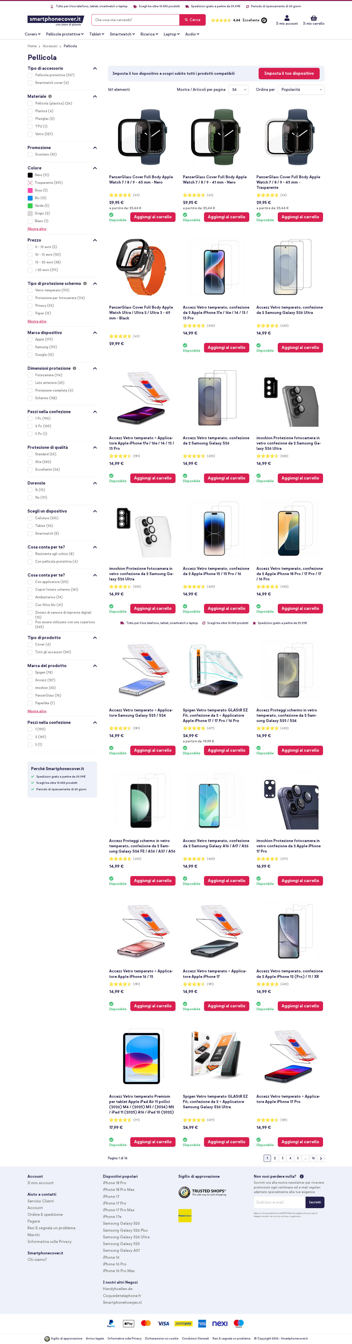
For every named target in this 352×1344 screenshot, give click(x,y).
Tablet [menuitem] (95, 34)
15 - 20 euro (44, 262)
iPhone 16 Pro (114, 1264)
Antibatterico (45, 597)
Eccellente (44, 469)
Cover (40, 644)
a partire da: (125, 208)
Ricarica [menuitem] (148, 34)
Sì (37, 490)
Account (35, 1208)
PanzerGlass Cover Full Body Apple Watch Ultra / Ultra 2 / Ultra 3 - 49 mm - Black (141, 312)
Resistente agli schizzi (52, 554)
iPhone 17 (111, 1196)
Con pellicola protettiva (54, 562)
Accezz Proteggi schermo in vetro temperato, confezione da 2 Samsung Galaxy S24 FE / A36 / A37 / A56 (142, 846)
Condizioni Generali (195, 1338)
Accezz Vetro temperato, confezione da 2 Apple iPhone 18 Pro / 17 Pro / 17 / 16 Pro (289, 574)
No (37, 498)
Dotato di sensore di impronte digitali (63, 613)
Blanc (39, 221)
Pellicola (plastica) (50, 103)
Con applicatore (48, 582)
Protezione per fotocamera (56, 298)
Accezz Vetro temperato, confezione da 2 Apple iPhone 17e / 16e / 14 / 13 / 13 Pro (216, 312)
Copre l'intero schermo (53, 590)
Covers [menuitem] (31, 34)
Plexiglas (42, 119)
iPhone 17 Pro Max (119, 1210)
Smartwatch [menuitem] (120, 34)
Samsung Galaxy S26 (121, 1223)
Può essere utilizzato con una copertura (65, 622)
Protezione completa (51, 390)
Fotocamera (45, 375)
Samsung (42, 347)
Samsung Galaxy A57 (121, 1250)
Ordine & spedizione (45, 1214)
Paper (40, 313)
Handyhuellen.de (117, 1288)
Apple (40, 339)
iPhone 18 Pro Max (119, 1189)
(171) (136, 1120)
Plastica (41, 111)
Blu (37, 198)
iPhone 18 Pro (114, 1183)
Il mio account (287, 24)
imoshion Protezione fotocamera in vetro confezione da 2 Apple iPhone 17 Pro (288, 846)
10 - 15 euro (44, 255)
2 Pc (39, 426)
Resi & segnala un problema (51, 1228)
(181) (136, 456)
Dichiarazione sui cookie (161, 1338)
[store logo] (56, 20)
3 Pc (39, 434)
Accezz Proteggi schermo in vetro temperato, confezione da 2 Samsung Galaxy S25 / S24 (286, 715)
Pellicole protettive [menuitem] (63, 34)
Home (32, 46)
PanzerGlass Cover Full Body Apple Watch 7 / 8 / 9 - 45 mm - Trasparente (288, 182)
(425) (211, 326)
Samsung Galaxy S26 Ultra (126, 1237)
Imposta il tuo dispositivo (289, 73)
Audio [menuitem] (190, 34)
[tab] (62, 67)
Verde (39, 206)
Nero (38, 175)
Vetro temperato (48, 290)
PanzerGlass (45, 695)
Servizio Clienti (41, 1201)
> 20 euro (42, 270)
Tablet (40, 526)
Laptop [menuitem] (170, 34)
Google (41, 355)
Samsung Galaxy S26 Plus (125, 1230)
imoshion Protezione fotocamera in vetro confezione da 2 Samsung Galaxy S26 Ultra (288, 443)
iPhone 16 (111, 1257)
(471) (284, 859)
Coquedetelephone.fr (122, 1295)
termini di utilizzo (279, 1216)
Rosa (38, 190)
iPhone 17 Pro (114, 1203)
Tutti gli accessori (49, 652)
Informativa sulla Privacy (50, 1241)
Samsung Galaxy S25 (121, 1243)
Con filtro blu (46, 605)
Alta (38, 462)
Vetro (40, 134)
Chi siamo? (37, 1259)
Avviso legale (95, 1338)
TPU (39, 126)
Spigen (40, 672)
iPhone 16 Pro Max (119, 1271)
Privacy (41, 306)
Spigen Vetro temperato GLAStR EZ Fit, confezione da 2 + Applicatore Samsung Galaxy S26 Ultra (215, 1101)
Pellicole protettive (50, 75)
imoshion (42, 688)
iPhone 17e (112, 1216)
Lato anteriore (46, 383)
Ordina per (265, 89)
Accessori (50, 46)
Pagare (34, 1221)
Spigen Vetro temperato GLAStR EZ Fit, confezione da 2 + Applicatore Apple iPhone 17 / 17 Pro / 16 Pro (215, 715)
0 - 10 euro (43, 247)
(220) (284, 456)
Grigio (39, 213)
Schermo (42, 398)
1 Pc (38, 418)
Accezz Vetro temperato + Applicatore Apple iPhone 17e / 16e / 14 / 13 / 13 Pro (141, 443)
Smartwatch (44, 533)
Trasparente (44, 183)
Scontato (42, 154)
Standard (42, 454)
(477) (211, 728)
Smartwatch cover (49, 83)
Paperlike (42, 703)
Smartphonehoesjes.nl (122, 1302)
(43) (136, 195)
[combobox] (148, 20)
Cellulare (42, 518)
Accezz (41, 680)
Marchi (34, 1235)
